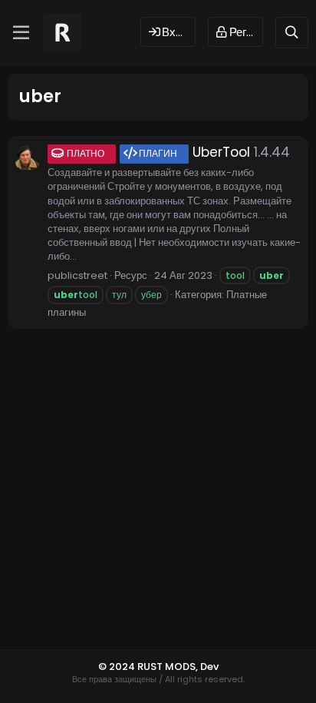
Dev (209, 666)
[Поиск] (291, 32)
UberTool (158, 152)
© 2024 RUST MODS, (149, 666)
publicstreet (77, 275)
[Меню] (21, 33)
